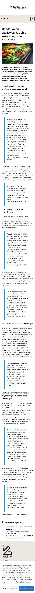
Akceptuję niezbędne (10, 588)
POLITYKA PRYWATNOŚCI (23, 582)
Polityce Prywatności (25, 572)
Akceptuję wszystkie (26, 588)
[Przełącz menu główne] (32, 19)
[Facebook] (4, 18)
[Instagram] (7, 18)
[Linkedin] (1, 18)
